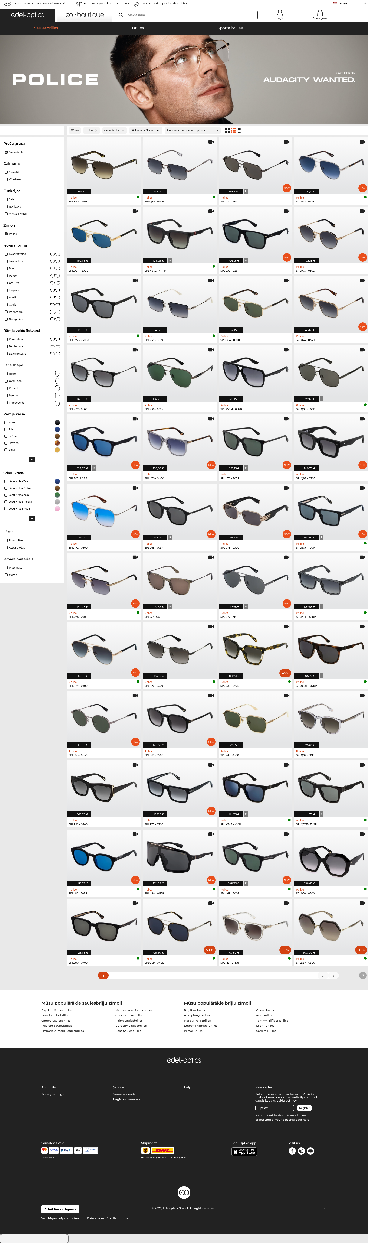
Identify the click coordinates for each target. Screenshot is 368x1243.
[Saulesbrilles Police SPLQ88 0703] (331, 440)
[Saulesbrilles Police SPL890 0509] (104, 163)
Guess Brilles (265, 1010)
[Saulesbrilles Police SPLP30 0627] (180, 371)
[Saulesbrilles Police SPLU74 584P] (255, 163)
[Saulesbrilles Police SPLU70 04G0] (180, 440)
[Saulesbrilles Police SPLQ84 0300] (255, 302)
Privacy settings (52, 1094)
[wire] (90, 1150)
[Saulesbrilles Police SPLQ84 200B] (104, 233)
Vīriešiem (15, 179)
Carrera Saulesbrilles (55, 1020)
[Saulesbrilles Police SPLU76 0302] (104, 579)
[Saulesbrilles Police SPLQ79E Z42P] (331, 786)
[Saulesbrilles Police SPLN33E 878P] (331, 648)
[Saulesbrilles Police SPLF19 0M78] (255, 925)
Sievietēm (15, 172)
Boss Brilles (264, 1015)
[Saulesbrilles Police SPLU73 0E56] (104, 717)
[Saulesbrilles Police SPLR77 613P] (255, 579)
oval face (15, 381)
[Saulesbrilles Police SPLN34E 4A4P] (180, 233)
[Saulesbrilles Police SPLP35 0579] (180, 302)
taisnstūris (16, 261)
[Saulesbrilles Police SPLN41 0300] (255, 717)
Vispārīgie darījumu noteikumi (63, 1218)
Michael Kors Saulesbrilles (133, 1010)
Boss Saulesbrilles (128, 1030)
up (323, 1208)
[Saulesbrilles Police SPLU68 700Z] (255, 856)
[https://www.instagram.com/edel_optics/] (301, 1151)
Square (13, 395)
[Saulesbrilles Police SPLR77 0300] (104, 648)
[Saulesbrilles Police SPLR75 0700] (180, 786)
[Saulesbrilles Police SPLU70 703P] (255, 440)
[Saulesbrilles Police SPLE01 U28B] (104, 440)
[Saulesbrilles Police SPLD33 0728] (255, 648)
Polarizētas (16, 540)
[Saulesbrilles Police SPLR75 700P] (331, 510)
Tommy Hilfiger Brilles (272, 1020)
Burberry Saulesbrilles (131, 1025)
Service (118, 1087)
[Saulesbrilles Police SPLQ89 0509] (180, 163)
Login (280, 18)
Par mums (120, 1218)
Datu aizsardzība (99, 1218)
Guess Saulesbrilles (129, 1015)
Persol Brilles (193, 1030)
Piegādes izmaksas (126, 1099)
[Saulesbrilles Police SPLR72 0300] (104, 510)
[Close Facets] (32, 130)
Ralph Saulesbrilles (129, 1020)
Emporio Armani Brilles (200, 1025)
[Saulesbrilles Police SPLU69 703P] (180, 510)
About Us (48, 1087)
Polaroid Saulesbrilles (56, 1025)
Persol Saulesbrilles (55, 1015)
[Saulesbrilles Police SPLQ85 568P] (331, 371)
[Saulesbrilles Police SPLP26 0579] (180, 648)
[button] (27, 15)
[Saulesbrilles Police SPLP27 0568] (104, 371)
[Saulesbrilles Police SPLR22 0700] (104, 786)
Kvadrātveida (17, 254)
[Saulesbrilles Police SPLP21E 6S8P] (331, 579)
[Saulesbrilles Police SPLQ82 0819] (331, 717)
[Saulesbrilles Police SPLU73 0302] (331, 233)
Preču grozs (320, 18)
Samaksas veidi (124, 1094)
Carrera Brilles (266, 1030)
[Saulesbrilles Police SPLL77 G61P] (180, 579)
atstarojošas (17, 547)
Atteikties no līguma (60, 1209)
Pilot (12, 268)
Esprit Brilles (265, 1025)
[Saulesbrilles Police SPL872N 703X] (104, 302)
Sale (11, 199)
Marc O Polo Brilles (197, 1020)
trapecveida (16, 402)
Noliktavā (15, 206)
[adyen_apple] (78, 1150)
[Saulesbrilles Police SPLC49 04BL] (180, 925)
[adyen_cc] (44, 1150)
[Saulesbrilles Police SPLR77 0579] (331, 163)
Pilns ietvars (16, 339)
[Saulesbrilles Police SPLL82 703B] (104, 856)
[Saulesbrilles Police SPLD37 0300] (331, 925)
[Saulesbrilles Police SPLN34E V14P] (255, 786)
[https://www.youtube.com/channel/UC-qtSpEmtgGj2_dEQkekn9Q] (310, 1151)
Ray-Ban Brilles (195, 1010)
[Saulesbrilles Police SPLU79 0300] (255, 510)
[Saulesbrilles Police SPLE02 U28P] (255, 233)
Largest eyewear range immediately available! (42, 3)
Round (13, 388)
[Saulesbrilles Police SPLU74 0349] (331, 302)
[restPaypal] (66, 1150)
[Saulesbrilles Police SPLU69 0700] (180, 717)
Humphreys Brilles (197, 1015)
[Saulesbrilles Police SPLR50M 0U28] (255, 371)
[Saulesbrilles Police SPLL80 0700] (104, 925)
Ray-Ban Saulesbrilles (56, 1010)
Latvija (343, 3)
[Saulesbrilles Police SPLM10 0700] (331, 856)
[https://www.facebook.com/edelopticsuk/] (292, 1151)
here (306, 1119)
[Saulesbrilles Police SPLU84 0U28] (180, 856)
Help (187, 1087)
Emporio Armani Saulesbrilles (62, 1030)
